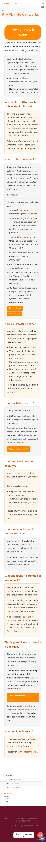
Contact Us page (29, 752)
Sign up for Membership (18, 449)
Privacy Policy (35, 826)
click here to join (29, 213)
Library (4, 10)
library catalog (24, 237)
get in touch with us (22, 709)
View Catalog (14, 314)
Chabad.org (18, 826)
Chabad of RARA (9, 4)
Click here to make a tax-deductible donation (19, 697)
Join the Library (15, 308)
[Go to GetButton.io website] (40, 839)
